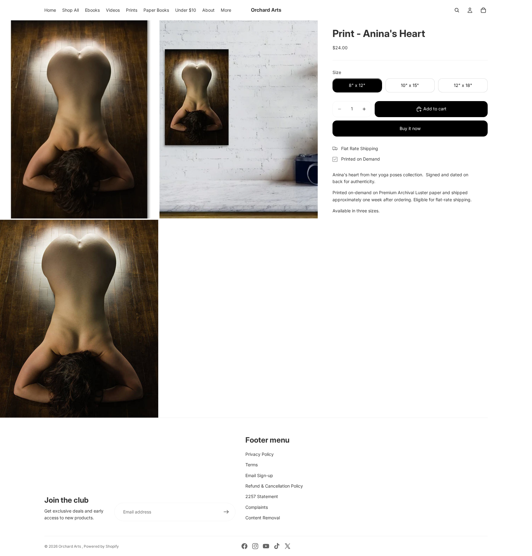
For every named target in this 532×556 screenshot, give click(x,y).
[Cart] (483, 10)
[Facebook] (244, 546)
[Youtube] (266, 546)
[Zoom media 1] (79, 119)
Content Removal (262, 517)
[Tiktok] (276, 546)
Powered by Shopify (101, 546)
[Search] (457, 10)
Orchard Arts (70, 546)
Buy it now (410, 128)
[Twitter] (287, 546)
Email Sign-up (259, 475)
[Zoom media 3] (79, 319)
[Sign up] (226, 511)
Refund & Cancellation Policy (274, 486)
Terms (251, 464)
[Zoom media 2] (238, 119)
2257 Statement (261, 496)
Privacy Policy (259, 454)
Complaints (256, 507)
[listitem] (226, 10)
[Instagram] (255, 546)
